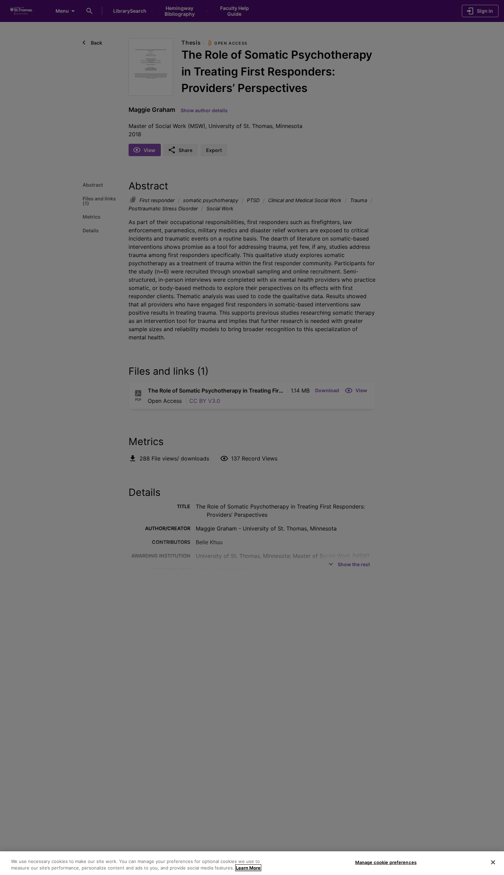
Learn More (248, 868)
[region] (252, 863)
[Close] (493, 862)
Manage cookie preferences (386, 862)
